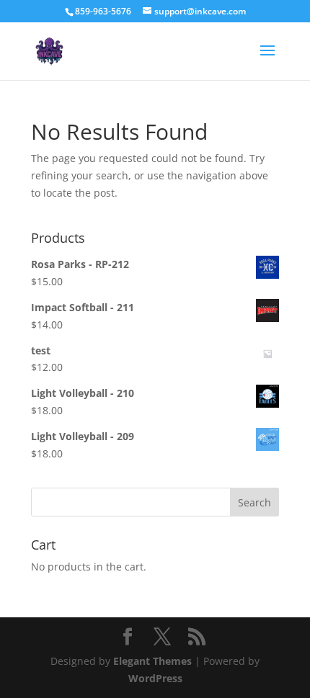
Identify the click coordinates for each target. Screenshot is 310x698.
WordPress (155, 678)
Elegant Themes (152, 661)
